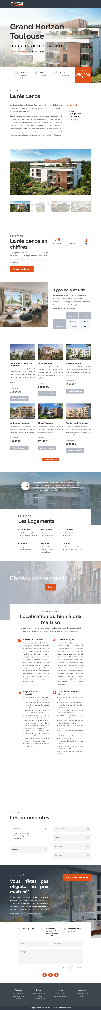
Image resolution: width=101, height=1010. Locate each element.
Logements (79, 4)
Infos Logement (75, 116)
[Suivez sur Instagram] (56, 975)
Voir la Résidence (19, 399)
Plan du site (82, 996)
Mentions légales (82, 994)
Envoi (79, 967)
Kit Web (38, 1008)
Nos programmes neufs (76, 877)
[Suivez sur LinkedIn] (50, 975)
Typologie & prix (75, 114)
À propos (72, 111)
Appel (50, 587)
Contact (88, 4)
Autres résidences (22, 269)
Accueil (70, 4)
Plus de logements (50, 459)
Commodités (73, 121)
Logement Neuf (21, 51)
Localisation (73, 119)
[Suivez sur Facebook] (44, 975)
